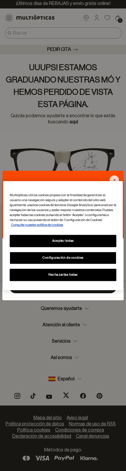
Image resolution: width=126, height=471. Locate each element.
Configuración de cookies (63, 257)
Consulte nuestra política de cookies (37, 225)
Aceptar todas (63, 240)
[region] (63, 235)
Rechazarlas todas (63, 274)
